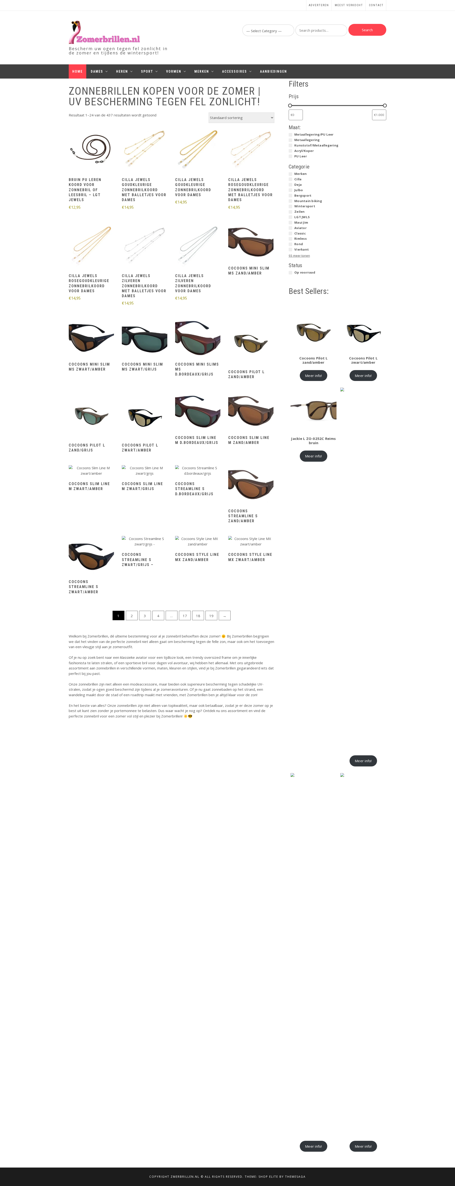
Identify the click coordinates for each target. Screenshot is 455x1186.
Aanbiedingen (273, 71)
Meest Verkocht (349, 5)
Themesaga (295, 1177)
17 (185, 615)
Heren (122, 71)
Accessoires (234, 71)
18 (198, 615)
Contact (376, 5)
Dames (97, 71)
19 (211, 615)
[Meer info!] (91, 150)
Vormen (173, 71)
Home (77, 71)
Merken (201, 71)
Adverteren (319, 5)
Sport (147, 71)
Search (367, 29)
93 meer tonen (299, 255)
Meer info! (313, 375)
